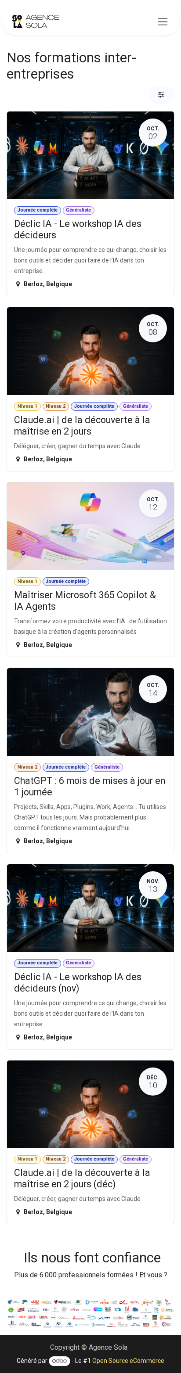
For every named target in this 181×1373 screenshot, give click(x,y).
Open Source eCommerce (128, 1360)
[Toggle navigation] (162, 21)
